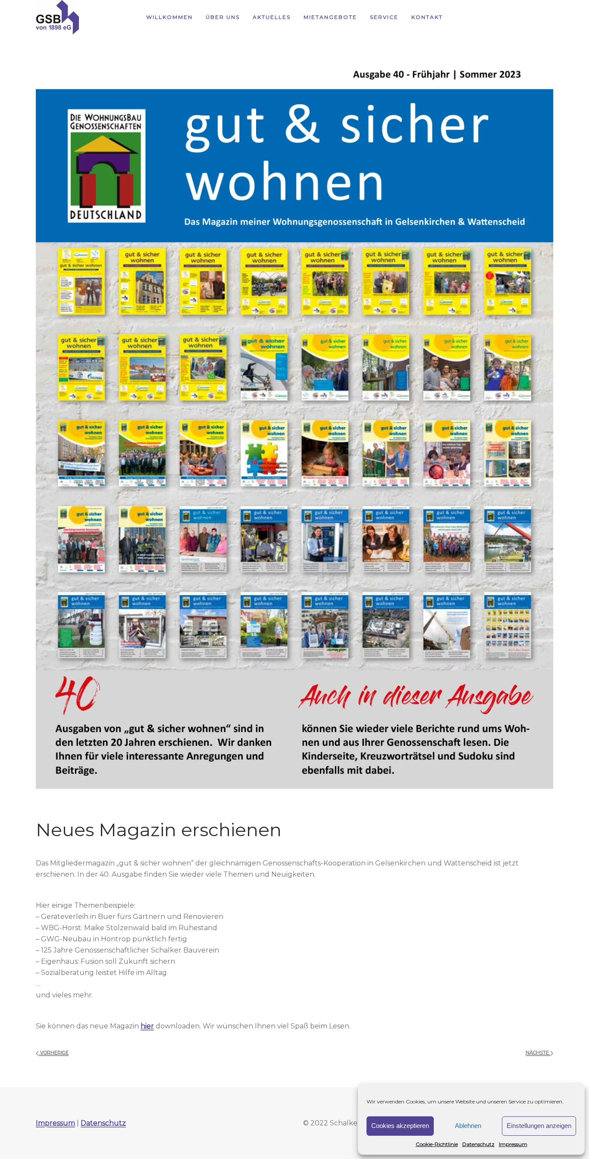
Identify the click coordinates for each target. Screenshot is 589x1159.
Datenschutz (478, 1144)
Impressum (513, 1144)
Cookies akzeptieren (400, 1125)
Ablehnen (468, 1125)
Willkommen (169, 17)
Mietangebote (330, 17)
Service (384, 17)
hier (147, 1026)
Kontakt (427, 17)
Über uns (223, 17)
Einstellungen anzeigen (539, 1125)
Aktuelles (272, 17)
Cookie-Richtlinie (437, 1144)
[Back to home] (57, 17)
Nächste (538, 1053)
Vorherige (54, 1053)
